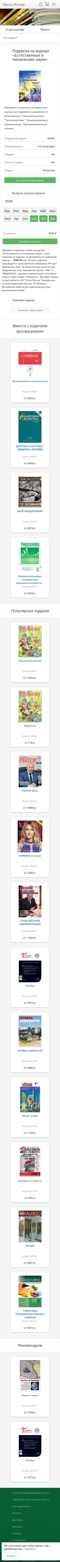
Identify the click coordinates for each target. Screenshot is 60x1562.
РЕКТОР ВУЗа (30, 790)
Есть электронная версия (30, 180)
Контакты (17, 1526)
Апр (34, 211)
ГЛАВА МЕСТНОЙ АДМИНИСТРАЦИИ (30, 922)
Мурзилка (30, 725)
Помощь (17, 1533)
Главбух (30, 985)
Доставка (17, 1519)
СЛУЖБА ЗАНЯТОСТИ (30, 1050)
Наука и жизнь (30, 1395)
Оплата (16, 1513)
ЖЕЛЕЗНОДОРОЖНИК (30, 511)
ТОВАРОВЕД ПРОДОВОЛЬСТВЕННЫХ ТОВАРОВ (30, 1314)
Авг (16, 218)
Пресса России (13, 4)
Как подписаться (21, 1506)
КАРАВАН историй (30, 855)
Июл (7, 218)
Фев (16, 211)
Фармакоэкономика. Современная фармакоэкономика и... (30, 579)
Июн (52, 211)
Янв (7, 211)
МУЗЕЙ (30, 1245)
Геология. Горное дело (30, 310)
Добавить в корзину (30, 241)
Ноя (43, 218)
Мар (25, 211)
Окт (34, 218)
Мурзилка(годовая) (30, 660)
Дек (52, 218)
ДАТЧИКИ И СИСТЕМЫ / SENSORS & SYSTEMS (30, 447)
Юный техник (30, 1115)
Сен (25, 218)
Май (43, 211)
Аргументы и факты (30, 1180)
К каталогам (15, 29)
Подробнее (30, 1548)
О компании (19, 1540)
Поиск (45, 29)
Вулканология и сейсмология (30, 381)
